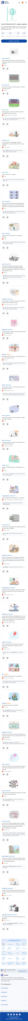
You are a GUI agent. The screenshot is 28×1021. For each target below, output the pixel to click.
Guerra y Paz (24, 948)
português (20, 1011)
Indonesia (10, 1011)
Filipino (2, 1011)
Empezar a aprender (14, 41)
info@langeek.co (7, 984)
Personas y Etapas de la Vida (4, 958)
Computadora (10, 944)
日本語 (25, 1011)
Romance (17, 953)
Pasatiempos (10, 958)
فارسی (6, 1011)
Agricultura (4, 963)
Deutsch (15, 1011)
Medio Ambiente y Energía (18, 958)
